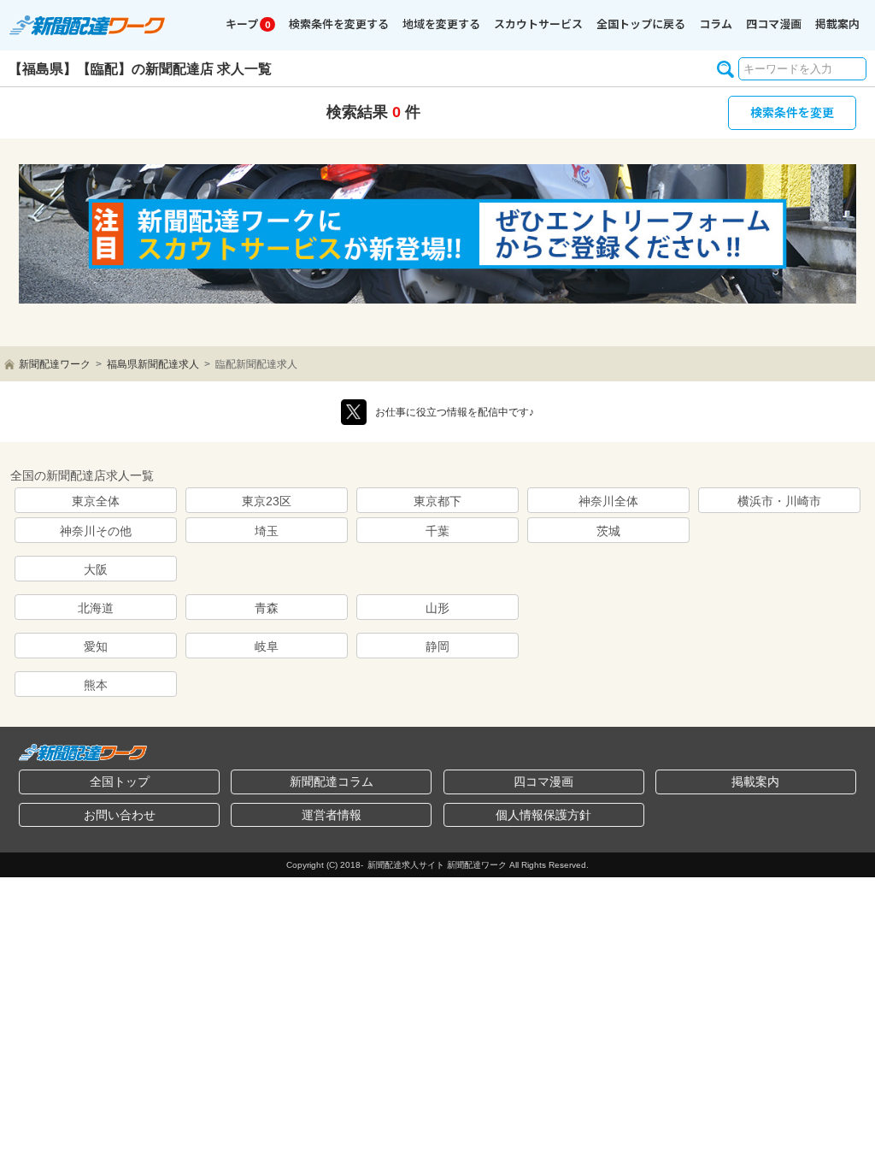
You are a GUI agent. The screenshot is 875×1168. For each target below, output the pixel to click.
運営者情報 (331, 815)
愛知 (96, 646)
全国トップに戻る (640, 23)
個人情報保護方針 (543, 815)
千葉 (437, 531)
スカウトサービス (538, 23)
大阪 (96, 569)
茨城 (608, 531)
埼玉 (267, 531)
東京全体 (96, 501)
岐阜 (267, 646)
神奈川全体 (608, 501)
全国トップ (120, 781)
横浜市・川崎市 (779, 501)
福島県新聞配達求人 (153, 364)
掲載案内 (837, 23)
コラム (715, 23)
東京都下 (437, 501)
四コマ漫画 (774, 23)
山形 (437, 608)
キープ (248, 23)
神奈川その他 (96, 531)
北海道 (96, 608)
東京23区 (266, 501)
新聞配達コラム (331, 781)
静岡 (437, 646)
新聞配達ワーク (55, 364)
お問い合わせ (120, 815)
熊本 (96, 685)
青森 (267, 608)
